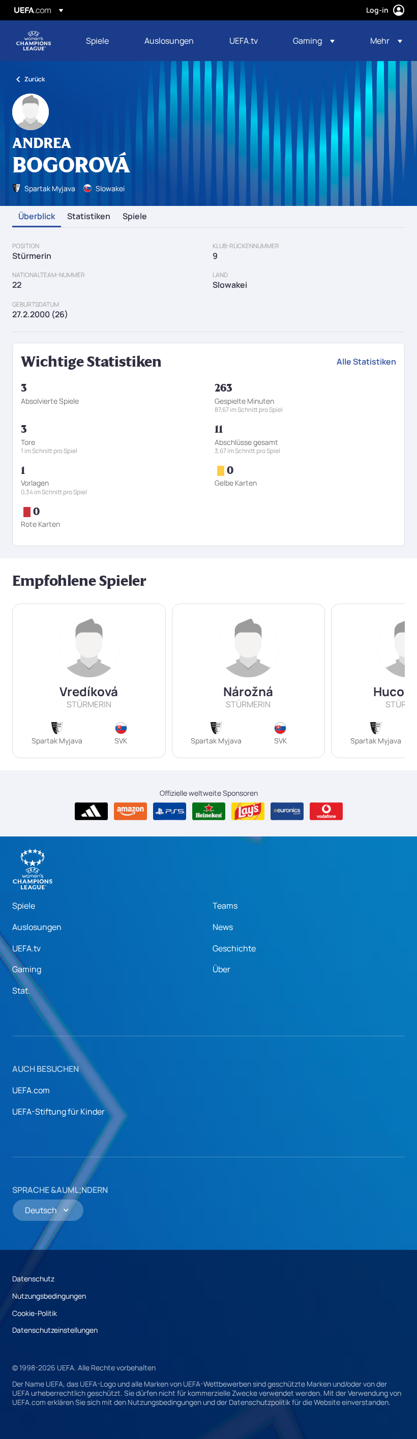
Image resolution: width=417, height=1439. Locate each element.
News (223, 927)
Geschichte (234, 948)
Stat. (21, 990)
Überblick (36, 216)
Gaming (26, 969)
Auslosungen (37, 927)
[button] (313, 40)
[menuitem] (102, 40)
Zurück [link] (34, 79)
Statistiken (88, 216)
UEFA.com (31, 1090)
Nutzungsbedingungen (49, 1296)
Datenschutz (33, 1278)
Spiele (135, 216)
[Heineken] (208, 811)
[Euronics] (287, 811)
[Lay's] (247, 811)
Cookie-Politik (34, 1313)
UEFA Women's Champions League (33, 40)
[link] (97, 40)
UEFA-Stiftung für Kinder (58, 1111)
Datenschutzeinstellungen (55, 1330)
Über (221, 969)
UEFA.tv (26, 948)
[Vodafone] (326, 811)
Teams (225, 905)
